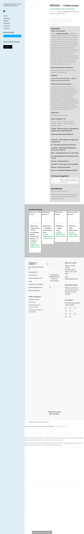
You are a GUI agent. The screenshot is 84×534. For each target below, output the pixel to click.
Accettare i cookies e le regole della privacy (42, 532)
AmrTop (38, 422)
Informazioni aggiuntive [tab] (65, 20)
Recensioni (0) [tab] (55, 24)
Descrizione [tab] (54, 20)
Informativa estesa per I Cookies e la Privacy (34, 306)
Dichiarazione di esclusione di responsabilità (36, 310)
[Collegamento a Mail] (78, 422)
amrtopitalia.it (36, 290)
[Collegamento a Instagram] (76, 422)
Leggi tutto (35, 251)
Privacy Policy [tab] (4, 520)
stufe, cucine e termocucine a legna (60, 78)
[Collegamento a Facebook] (74, 422)
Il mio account (32, 302)
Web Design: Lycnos (44, 422)
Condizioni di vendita (34, 299)
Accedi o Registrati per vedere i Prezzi (62, 9)
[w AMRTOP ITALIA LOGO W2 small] (12, 6)
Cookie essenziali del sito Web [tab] (8, 448)
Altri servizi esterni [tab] (5, 485)
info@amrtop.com (37, 287)
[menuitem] (12, 16)
